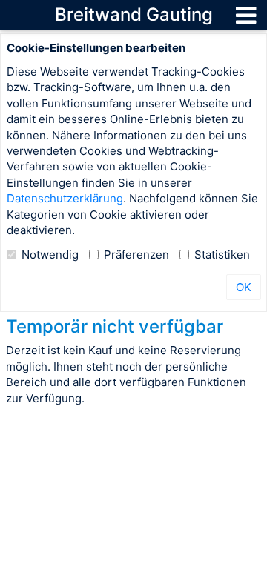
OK (243, 287)
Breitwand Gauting (134, 14)
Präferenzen (136, 255)
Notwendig (50, 255)
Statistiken (222, 255)
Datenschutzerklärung (65, 198)
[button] (246, 14)
